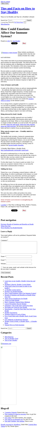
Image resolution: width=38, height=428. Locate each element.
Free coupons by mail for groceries (15, 414)
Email (3, 260)
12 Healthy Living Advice (13, 290)
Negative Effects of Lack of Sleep (15, 314)
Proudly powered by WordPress (11, 424)
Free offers (8, 418)
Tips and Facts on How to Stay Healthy (18, 10)
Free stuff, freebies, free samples (14, 421)
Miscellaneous (5, 24)
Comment (4, 240)
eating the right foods (12, 124)
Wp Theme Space (18, 22)
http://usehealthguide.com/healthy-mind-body (15, 150)
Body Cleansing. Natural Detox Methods (17, 302)
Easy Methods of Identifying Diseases (16, 319)
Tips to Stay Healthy (11, 340)
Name (3, 256)
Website (3, 263)
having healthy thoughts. (16, 145)
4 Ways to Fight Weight (12, 300)
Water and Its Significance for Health (16, 298)
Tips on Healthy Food (11, 338)
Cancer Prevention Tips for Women (15, 304)
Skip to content (5, 1)
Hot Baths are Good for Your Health (16, 307)
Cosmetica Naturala (11, 412)
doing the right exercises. (8, 126)
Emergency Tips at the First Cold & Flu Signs (19, 305)
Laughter (3, 205)
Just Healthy (16, 41)
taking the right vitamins (27, 124)
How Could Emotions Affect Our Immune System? (20, 293)
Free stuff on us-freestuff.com (14, 419)
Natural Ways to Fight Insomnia (14, 325)
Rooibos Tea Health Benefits (13, 291)
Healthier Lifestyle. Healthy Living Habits (18, 284)
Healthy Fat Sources (11, 312)
